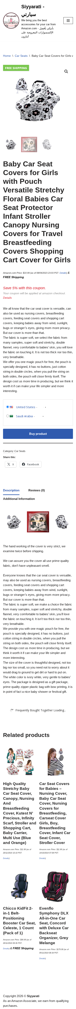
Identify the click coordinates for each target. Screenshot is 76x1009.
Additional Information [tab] (19, 498)
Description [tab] (11, 490)
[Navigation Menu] (68, 20)
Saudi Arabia (24, 416)
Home (7, 55)
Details (63, 273)
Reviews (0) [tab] (36, 490)
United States (25, 407)
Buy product (38, 433)
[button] (66, 71)
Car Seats (21, 55)
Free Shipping (16, 68)
